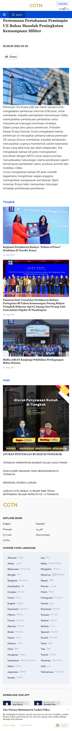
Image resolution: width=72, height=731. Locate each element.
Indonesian (21, 660)
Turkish (48, 654)
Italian (15, 666)
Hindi (13, 648)
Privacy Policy (9, 725)
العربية (39, 529)
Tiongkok (9, 201)
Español (40, 523)
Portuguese (52, 597)
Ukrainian (51, 660)
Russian (49, 614)
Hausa (14, 637)
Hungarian (17, 654)
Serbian (49, 620)
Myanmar (52, 574)
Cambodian (16, 586)
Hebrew (15, 643)
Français (7, 529)
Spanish (49, 631)
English (7, 523)
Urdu (46, 666)
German (16, 626)
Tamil (46, 643)
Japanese (17, 671)
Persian (48, 586)
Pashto (47, 603)
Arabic (14, 563)
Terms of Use (26, 725)
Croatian (16, 591)
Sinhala (48, 626)
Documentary (43, 534)
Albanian (15, 557)
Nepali (47, 580)
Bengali (14, 574)
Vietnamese (52, 671)
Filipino (15, 614)
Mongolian (50, 568)
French (15, 620)
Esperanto (18, 608)
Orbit (6, 380)
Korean (15, 677)
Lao (45, 557)
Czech (14, 597)
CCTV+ (7, 540)
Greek (15, 631)
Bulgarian (18, 580)
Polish (47, 591)
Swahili (49, 637)
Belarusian (19, 568)
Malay (51, 563)
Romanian (50, 608)
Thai (45, 648)
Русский (7, 534)
